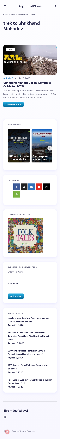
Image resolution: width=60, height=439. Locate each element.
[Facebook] (16, 186)
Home (5, 14)
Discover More (13, 104)
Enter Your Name (15, 272)
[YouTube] (39, 186)
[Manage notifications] (7, 432)
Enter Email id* (14, 283)
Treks (11, 49)
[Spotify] (16, 194)
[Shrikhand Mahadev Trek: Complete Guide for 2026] (30, 60)
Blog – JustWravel (30, 6)
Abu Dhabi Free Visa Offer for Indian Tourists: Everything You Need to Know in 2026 (29, 336)
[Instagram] (46, 186)
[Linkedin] (31, 186)
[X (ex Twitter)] (24, 186)
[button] (5, 6)
